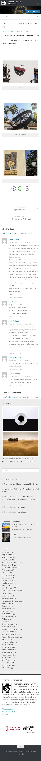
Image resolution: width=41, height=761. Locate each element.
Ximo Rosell (6, 663)
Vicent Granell (14, 240)
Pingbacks (26, 233)
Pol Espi (4, 619)
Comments (10, 233)
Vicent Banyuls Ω (8, 642)
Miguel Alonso (7, 603)
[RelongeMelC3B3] (20, 84)
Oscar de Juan (7, 606)
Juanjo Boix (6, 593)
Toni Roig (5, 639)
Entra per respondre (15, 298)
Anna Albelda (6, 560)
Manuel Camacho (8, 598)
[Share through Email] (27, 188)
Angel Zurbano (7, 557)
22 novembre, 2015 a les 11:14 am (21, 360)
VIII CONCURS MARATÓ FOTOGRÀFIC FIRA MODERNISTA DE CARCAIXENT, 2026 (20, 499)
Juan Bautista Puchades (12, 489)
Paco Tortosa (14, 321)
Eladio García (6, 570)
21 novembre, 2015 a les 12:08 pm (22, 324)
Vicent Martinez (7, 652)
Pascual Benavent (8, 616)
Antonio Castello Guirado (10, 562)
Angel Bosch (6, 555)
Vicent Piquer (9, 31)
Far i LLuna (21, 507)
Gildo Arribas (6, 575)
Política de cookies (8, 709)
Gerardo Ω (5, 573)
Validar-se (33, 12)
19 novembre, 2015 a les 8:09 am (21, 242)
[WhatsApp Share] (20, 188)
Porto (14, 535)
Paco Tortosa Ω (7, 614)
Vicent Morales (7, 655)
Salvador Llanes (7, 632)
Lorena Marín (6, 596)
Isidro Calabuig (7, 578)
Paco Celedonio (7, 609)
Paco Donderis (9, 484)
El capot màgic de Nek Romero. (27, 484)
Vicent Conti (6, 645)
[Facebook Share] (14, 188)
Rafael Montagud (8, 624)
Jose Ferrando (7, 583)
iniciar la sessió (12, 397)
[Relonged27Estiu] (20, 130)
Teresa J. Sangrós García (10, 637)
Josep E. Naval (7, 588)
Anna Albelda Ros (15, 357)
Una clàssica (22, 512)
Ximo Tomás (6, 665)
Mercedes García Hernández (12, 601)
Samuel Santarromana (9, 634)
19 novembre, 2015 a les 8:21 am (21, 305)
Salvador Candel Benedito (11, 629)
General (5, 17)
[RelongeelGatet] (20, 177)
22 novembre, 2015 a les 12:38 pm (21, 376)
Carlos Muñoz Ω (7, 565)
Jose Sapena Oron (8, 585)
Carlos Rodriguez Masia (10, 567)
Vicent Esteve (6, 647)
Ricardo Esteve (7, 627)
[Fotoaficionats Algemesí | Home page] (4, 3)
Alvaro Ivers (6, 552)
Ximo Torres (6, 668)
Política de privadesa (9, 711)
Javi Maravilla (6, 580)
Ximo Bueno (13, 302)
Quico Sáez (6, 621)
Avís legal (5, 714)
